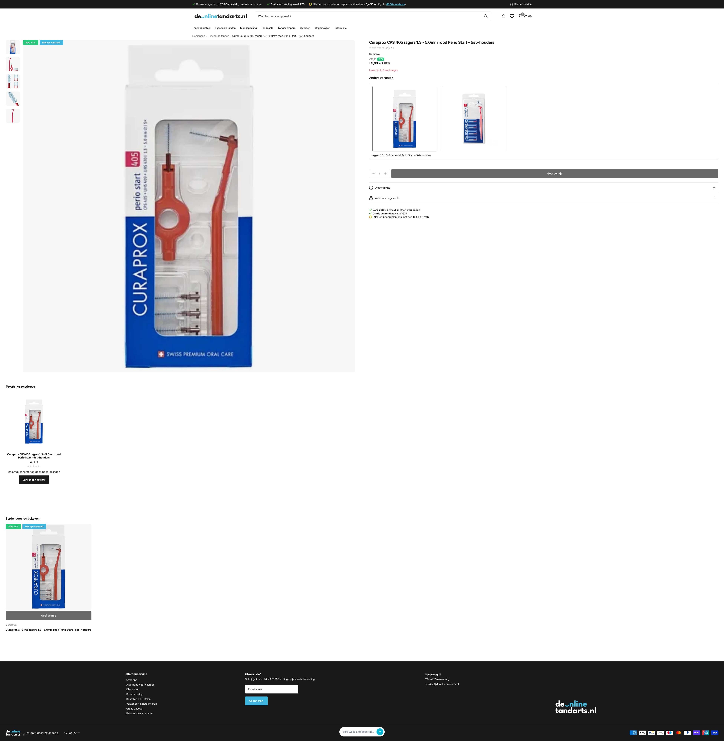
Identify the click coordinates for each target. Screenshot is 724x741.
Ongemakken (322, 27)
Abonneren (256, 701)
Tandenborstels (201, 27)
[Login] (503, 16)
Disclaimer (132, 689)
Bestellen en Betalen (138, 698)
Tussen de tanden (225, 27)
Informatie (341, 27)
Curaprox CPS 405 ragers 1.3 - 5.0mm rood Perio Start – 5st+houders (34, 456)
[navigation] (13, 47)
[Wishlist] (512, 16)
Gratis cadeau (134, 708)
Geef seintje (554, 173)
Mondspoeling (248, 27)
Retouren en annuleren (139, 713)
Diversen (305, 27)
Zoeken (486, 16)
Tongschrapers (286, 27)
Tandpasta (267, 27)
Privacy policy (134, 694)
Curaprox (374, 53)
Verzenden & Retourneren (141, 703)
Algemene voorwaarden (140, 684)
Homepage (198, 35)
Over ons (131, 679)
